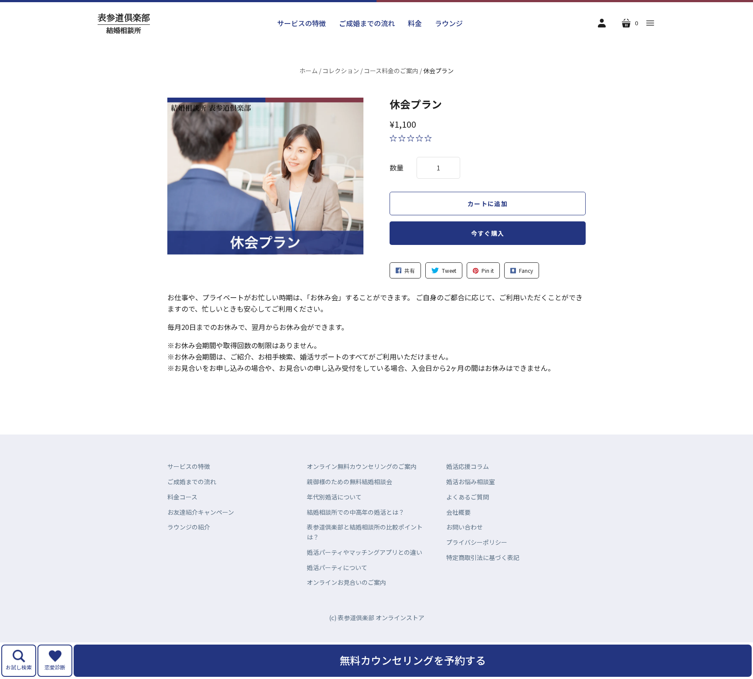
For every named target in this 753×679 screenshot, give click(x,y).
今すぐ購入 (488, 233)
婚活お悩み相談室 (470, 481)
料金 (415, 23)
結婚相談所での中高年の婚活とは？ (355, 512)
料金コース (182, 496)
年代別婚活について (334, 496)
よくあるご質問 (467, 496)
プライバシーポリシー (476, 542)
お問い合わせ (464, 527)
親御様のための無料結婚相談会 (349, 481)
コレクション (340, 70)
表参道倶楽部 (124, 23)
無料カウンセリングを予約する (412, 660)
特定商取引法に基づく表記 (482, 557)
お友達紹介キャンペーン (200, 512)
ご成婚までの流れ (367, 23)
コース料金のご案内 (391, 70)
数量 (397, 167)
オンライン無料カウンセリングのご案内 (362, 466)
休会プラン (416, 104)
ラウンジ (449, 23)
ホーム (308, 70)
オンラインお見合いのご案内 (346, 582)
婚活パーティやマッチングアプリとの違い (364, 552)
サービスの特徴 (301, 23)
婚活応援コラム (467, 466)
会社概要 (458, 512)
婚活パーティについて (337, 567)
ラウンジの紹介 (188, 527)
